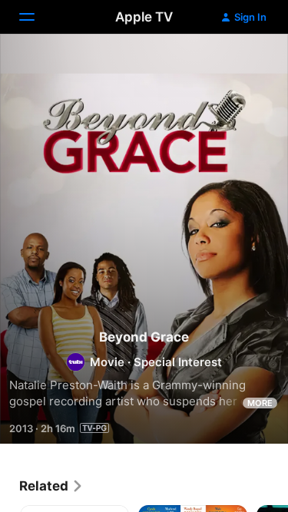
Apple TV (144, 17)
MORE (260, 403)
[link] (51, 485)
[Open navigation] (36, 17)
